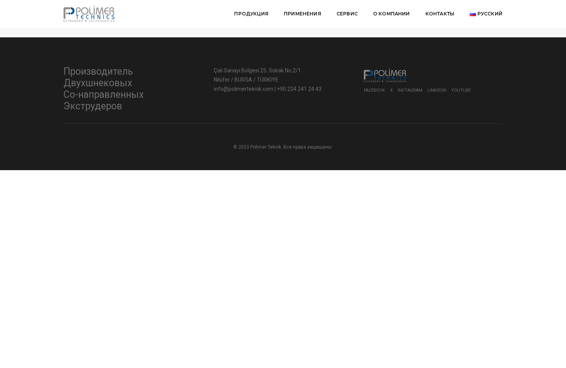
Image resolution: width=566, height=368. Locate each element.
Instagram (410, 90)
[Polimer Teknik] (89, 13)
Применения (302, 14)
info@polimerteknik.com (244, 89)
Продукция (251, 14)
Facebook (374, 90)
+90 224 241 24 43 (299, 89)
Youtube (461, 90)
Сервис (347, 14)
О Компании (391, 14)
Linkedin (436, 90)
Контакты (439, 14)
